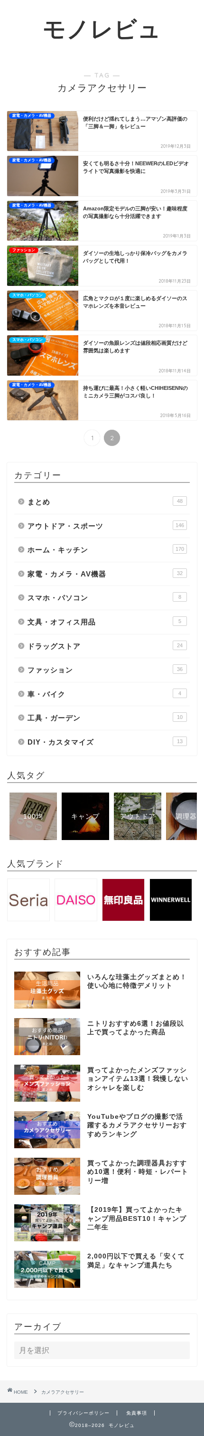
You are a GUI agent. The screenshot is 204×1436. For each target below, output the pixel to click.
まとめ (105, 502)
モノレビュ (102, 28)
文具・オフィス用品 (104, 622)
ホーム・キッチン (106, 550)
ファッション (105, 670)
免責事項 (136, 1413)
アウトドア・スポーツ (106, 526)
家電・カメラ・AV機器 (105, 574)
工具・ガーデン (105, 718)
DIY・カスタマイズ (105, 742)
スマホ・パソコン (104, 598)
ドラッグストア (105, 646)
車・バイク (104, 694)
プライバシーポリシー (83, 1413)
